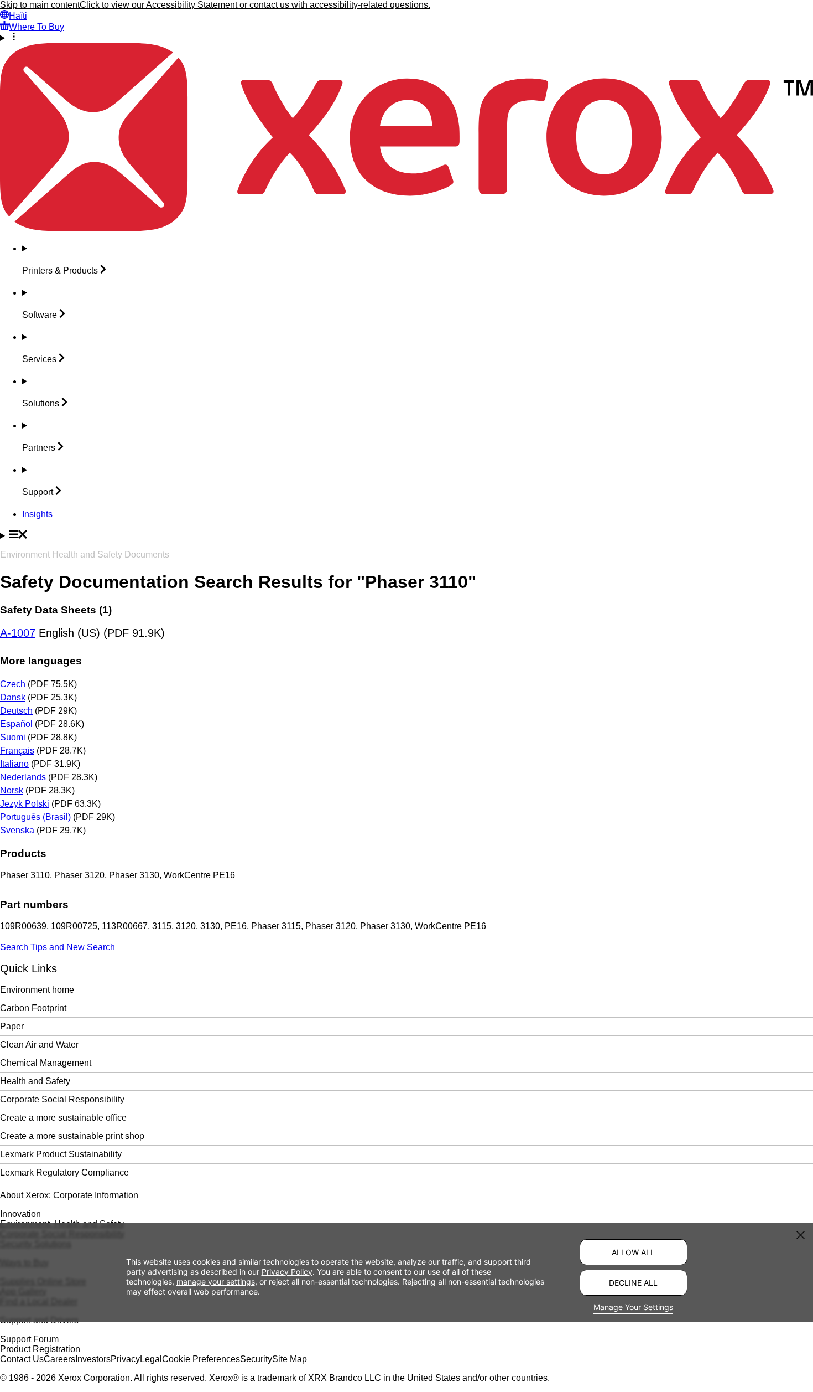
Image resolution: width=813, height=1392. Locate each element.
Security (256, 1359)
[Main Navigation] (406, 535)
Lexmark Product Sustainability (61, 1154)
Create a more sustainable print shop (72, 1136)
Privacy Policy (287, 1271)
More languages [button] (41, 661)
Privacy (125, 1359)
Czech (12, 684)
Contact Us (22, 1359)
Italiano (14, 764)
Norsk (11, 790)
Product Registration (40, 1349)
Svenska (17, 830)
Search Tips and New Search (57, 947)
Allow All (633, 1252)
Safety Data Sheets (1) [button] (56, 610)
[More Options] (406, 37)
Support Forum (29, 1339)
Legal (151, 1359)
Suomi (12, 737)
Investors (93, 1359)
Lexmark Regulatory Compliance (64, 1172)
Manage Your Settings (633, 1307)
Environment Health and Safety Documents (84, 554)
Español (16, 724)
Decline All (633, 1282)
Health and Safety (35, 1081)
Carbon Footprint (33, 1008)
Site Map (289, 1359)
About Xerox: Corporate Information (69, 1195)
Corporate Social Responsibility (62, 1099)
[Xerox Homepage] (406, 228)
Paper (12, 1026)
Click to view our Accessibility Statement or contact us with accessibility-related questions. (255, 4)
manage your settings (215, 1281)
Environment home (37, 989)
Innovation (20, 1214)
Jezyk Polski (24, 803)
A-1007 (17, 633)
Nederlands (23, 777)
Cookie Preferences (201, 1359)
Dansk (12, 697)
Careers (59, 1359)
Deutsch (16, 710)
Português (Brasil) (35, 817)
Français (17, 750)
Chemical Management (45, 1063)
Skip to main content (40, 4)
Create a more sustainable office (63, 1117)
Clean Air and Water (39, 1044)
